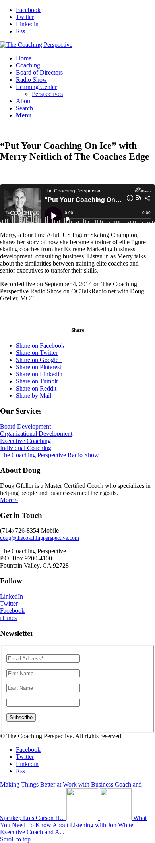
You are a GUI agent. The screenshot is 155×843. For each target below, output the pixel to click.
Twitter (9, 603)
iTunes (8, 617)
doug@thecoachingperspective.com (39, 538)
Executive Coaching (25, 440)
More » (9, 500)
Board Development (25, 426)
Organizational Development (36, 433)
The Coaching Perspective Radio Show (49, 455)
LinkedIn (11, 596)
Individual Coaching (25, 448)
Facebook (12, 610)
